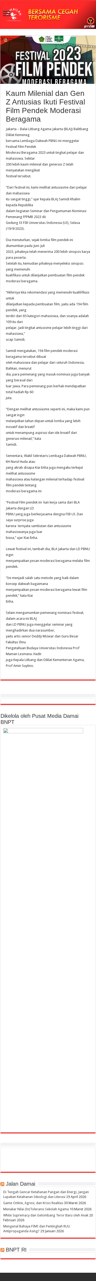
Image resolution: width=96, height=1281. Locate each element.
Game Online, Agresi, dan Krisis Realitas (33, 1203)
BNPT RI (16, 1250)
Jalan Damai (20, 1184)
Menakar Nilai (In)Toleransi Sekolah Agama (36, 1209)
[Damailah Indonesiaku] (48, 15)
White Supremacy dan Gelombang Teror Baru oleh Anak (45, 1215)
